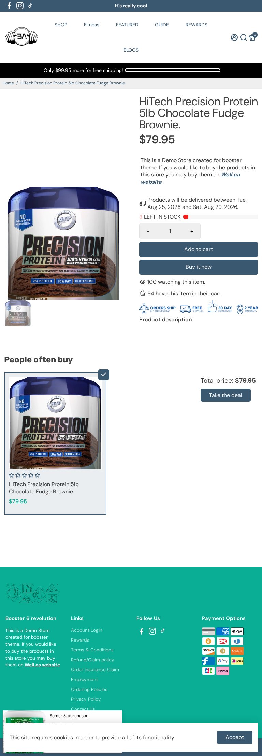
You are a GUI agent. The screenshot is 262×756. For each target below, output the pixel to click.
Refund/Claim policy (92, 660)
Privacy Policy (86, 699)
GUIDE (162, 24)
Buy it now (199, 267)
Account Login (86, 630)
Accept (234, 737)
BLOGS (131, 50)
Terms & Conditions (92, 650)
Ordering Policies (89, 689)
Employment (84, 679)
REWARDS (196, 24)
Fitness (91, 24)
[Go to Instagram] (20, 5)
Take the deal (225, 395)
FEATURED (127, 24)
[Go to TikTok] (30, 5)
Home (8, 83)
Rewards (80, 640)
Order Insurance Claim (95, 670)
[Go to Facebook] (9, 5)
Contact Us (83, 709)
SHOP (61, 24)
